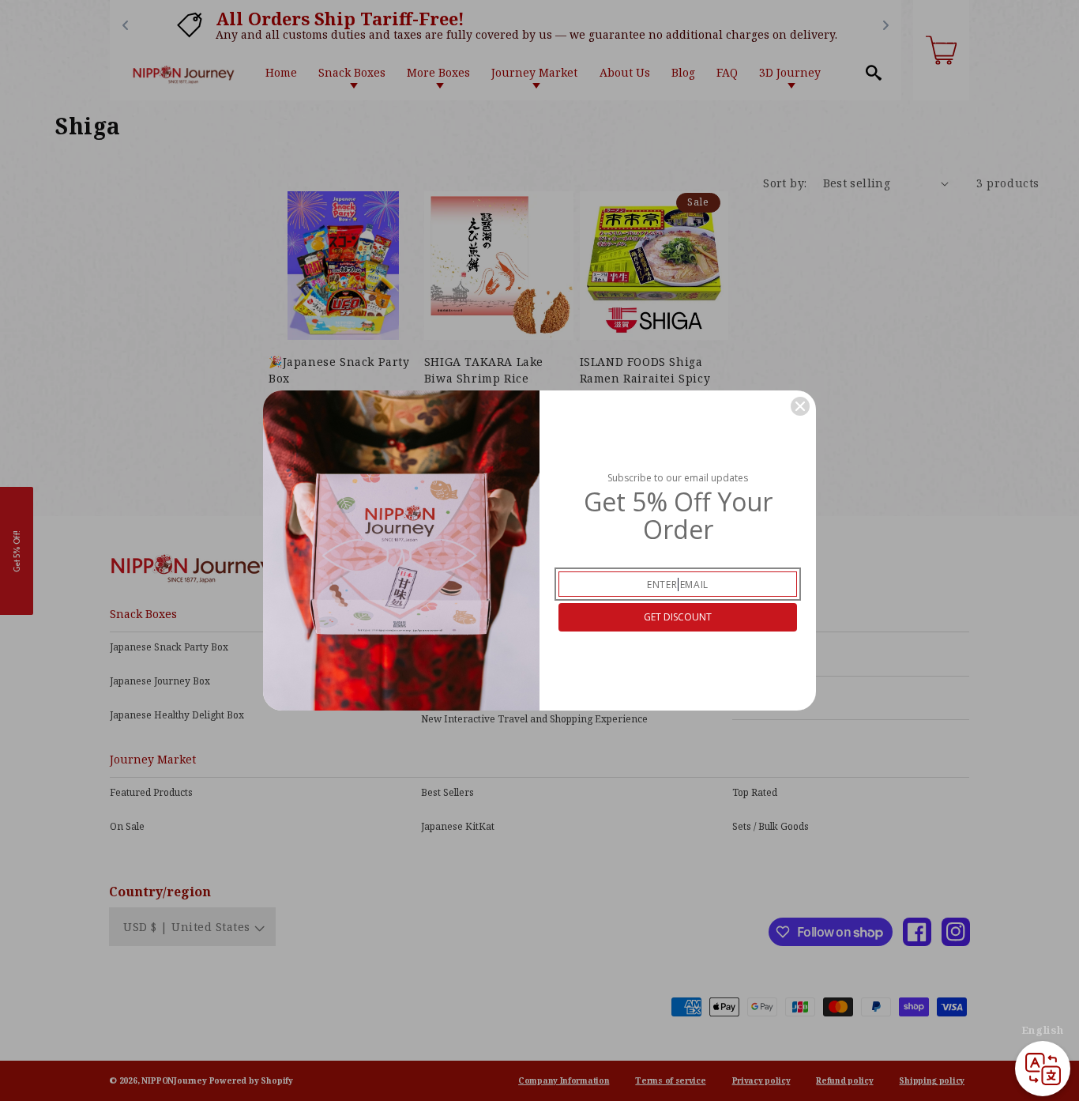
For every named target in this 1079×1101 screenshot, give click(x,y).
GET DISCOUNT (678, 617)
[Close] (800, 406)
